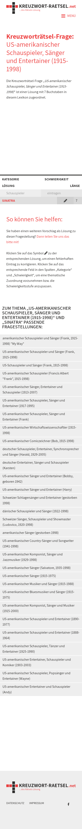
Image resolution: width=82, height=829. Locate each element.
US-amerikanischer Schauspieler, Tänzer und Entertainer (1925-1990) (34, 649)
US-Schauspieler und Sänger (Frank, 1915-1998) (35, 365)
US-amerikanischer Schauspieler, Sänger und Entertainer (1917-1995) (34, 403)
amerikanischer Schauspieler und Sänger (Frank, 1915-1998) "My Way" (40, 341)
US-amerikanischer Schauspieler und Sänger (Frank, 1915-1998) (39, 354)
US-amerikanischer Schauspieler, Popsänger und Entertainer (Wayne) (36, 676)
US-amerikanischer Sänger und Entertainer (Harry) (37, 489)
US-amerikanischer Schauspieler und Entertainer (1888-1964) (41, 635)
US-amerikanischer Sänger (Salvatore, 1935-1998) (37, 568)
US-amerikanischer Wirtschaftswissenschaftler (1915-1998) (39, 430)
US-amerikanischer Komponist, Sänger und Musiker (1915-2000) (38, 608)
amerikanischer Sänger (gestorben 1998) (31, 532)
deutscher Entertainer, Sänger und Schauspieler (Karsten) (36, 465)
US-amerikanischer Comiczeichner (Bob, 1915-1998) (38, 441)
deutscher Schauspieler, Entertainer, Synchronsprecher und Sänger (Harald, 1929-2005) (41, 452)
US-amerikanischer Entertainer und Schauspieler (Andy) (36, 689)
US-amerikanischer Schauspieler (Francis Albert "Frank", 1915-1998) (36, 376)
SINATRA (8, 200)
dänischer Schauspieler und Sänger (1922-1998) (36, 511)
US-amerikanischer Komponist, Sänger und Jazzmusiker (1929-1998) (33, 557)
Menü (68, 16)
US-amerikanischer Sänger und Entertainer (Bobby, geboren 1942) (38, 479)
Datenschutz (15, 803)
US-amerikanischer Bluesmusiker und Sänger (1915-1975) (38, 595)
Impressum (36, 803)
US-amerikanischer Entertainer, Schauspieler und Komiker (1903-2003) (37, 662)
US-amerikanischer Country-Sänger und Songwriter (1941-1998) (38, 543)
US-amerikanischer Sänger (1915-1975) (29, 576)
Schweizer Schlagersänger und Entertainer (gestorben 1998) (40, 500)
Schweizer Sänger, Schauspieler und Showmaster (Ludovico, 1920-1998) (37, 522)
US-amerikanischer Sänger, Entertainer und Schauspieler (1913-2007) (32, 390)
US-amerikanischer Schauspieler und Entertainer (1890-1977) (41, 622)
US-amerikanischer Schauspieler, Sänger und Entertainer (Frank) (34, 417)
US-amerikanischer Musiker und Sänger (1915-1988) (38, 584)
